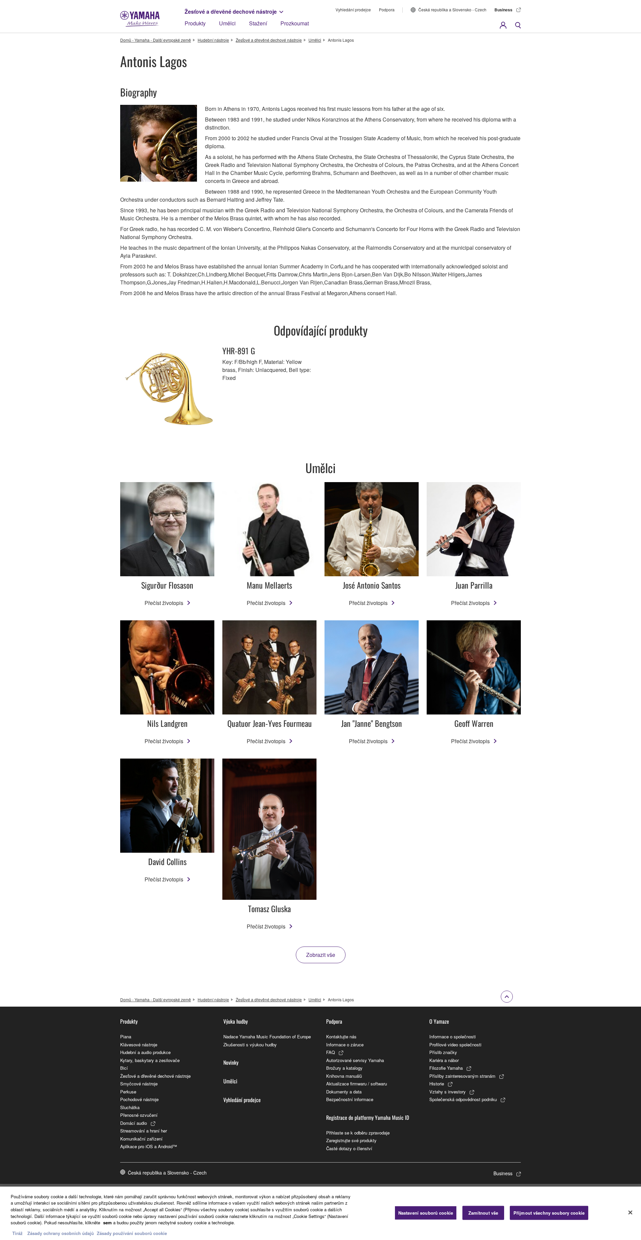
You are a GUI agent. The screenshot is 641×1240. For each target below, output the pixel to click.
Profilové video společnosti (455, 1044)
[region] (320, 1213)
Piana (125, 1036)
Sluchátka (130, 1107)
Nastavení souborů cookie (425, 1213)
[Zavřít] (630, 1212)
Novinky (230, 1062)
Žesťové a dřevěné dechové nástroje (231, 11)
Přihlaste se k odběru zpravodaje (358, 1132)
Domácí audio (133, 1123)
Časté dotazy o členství (349, 1148)
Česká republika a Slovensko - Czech (452, 9)
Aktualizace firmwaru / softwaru (356, 1083)
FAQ (330, 1052)
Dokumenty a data (344, 1091)
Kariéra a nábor (444, 1060)
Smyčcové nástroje (139, 1083)
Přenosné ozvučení (139, 1115)
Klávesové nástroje (138, 1044)
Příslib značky (443, 1052)
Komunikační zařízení (141, 1138)
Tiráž (17, 1233)
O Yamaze (439, 1021)
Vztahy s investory (447, 1091)
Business (503, 10)
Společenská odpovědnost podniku (463, 1099)
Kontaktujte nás (341, 1036)
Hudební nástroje (213, 40)
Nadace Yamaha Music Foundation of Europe (267, 1036)
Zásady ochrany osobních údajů (60, 1233)
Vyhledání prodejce (353, 9)
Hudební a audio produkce (145, 1052)
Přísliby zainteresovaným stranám (462, 1076)
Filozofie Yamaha (446, 1068)
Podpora (387, 9)
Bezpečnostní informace (349, 1099)
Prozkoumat (294, 23)
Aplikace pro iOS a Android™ (148, 1146)
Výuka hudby (235, 1021)
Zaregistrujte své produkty (351, 1140)
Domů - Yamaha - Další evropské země (155, 40)
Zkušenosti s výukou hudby (250, 1044)
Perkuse (128, 1091)
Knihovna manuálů (344, 1076)
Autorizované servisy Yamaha (355, 1060)
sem (107, 1222)
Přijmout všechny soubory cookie (549, 1213)
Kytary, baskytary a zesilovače (150, 1060)
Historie (436, 1083)
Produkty (195, 23)
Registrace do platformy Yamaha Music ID (367, 1117)
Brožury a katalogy (344, 1068)
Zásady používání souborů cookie (132, 1233)
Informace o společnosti (452, 1036)
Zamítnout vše (483, 1213)
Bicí (124, 1068)
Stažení (258, 23)
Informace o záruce (345, 1044)
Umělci (227, 23)
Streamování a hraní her (143, 1130)
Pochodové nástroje (139, 1099)
